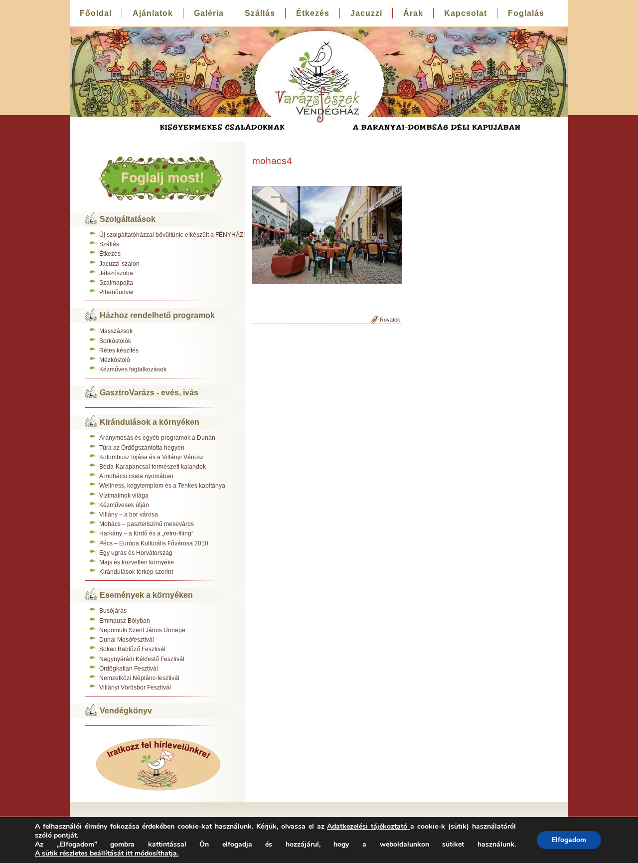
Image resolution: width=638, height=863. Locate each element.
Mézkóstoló (114, 359)
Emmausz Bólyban (124, 620)
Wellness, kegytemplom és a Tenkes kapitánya (162, 485)
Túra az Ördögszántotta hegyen (141, 447)
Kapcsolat (465, 13)
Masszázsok (116, 331)
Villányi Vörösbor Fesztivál (135, 687)
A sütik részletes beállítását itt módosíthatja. (106, 853)
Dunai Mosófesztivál (126, 639)
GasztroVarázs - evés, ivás (149, 392)
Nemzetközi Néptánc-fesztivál (139, 678)
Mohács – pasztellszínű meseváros (146, 523)
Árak (413, 13)
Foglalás (526, 13)
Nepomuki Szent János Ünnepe (142, 630)
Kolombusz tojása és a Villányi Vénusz (151, 457)
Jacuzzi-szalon (119, 263)
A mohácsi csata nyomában (136, 476)
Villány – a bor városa (128, 514)
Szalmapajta (116, 282)
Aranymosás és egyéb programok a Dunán (157, 437)
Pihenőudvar (116, 292)
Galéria (209, 13)
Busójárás (113, 610)
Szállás (260, 13)
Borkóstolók (115, 341)
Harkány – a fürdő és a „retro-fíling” (146, 533)
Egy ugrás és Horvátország (135, 552)
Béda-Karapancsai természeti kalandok (152, 466)
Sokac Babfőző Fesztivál (132, 649)
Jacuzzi (366, 13)
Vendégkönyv (126, 710)
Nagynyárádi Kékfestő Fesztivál (141, 659)
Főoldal (96, 13)
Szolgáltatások (128, 219)
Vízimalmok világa (124, 495)
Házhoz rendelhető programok (157, 315)
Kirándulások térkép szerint (136, 571)
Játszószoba (116, 273)
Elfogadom (569, 840)
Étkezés (312, 13)
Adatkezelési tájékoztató (367, 826)
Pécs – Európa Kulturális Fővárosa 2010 (153, 543)
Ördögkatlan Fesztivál (128, 668)
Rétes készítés (119, 350)
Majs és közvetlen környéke (136, 562)
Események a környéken (146, 595)
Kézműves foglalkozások (132, 369)
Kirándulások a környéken (149, 422)
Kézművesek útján (124, 505)
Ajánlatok (153, 13)
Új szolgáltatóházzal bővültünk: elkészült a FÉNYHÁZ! (172, 234)
